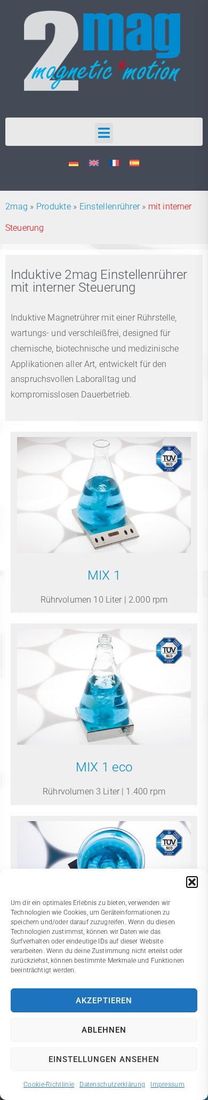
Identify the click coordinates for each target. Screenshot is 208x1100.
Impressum (167, 1084)
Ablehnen (104, 1030)
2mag (16, 206)
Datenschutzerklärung (112, 1084)
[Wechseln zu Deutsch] (73, 163)
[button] (192, 882)
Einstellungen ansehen (104, 1059)
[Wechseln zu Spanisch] (134, 163)
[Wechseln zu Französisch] (114, 163)
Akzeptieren (104, 1000)
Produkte (53, 206)
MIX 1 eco (104, 767)
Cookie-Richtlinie (48, 1084)
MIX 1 (104, 575)
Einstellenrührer (109, 206)
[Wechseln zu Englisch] (94, 163)
